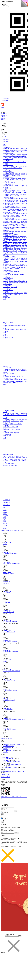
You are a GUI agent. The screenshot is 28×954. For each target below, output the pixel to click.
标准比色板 (23, 459)
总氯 (7, 200)
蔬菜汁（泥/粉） (10, 166)
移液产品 (5, 433)
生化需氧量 (23, 207)
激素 (12, 379)
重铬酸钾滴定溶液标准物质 (10, 767)
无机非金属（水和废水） (9, 197)
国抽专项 (5, 190)
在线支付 (6, 98)
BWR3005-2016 (7, 630)
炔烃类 (16, 294)
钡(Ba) (17, 237)
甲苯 (18, 265)
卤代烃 (16, 282)
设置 (20, 935)
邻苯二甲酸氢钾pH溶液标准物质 (11, 563)
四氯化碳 (13, 267)
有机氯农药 (16, 224)
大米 (18, 166)
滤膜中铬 (9, 215)
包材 (4, 437)
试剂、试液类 (6, 273)
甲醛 (7, 221)
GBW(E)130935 (7, 552)
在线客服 (3, 134)
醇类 (12, 293)
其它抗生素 (18, 154)
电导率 (15, 151)
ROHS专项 (16, 424)
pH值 (13, 150)
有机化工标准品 (7, 279)
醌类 (10, 281)
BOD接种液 (6, 583)
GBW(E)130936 (7, 572)
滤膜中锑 (14, 215)
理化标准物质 (6, 147)
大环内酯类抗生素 (8, 157)
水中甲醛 (3, 119)
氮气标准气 (11, 231)
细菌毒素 (10, 162)
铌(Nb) (16, 245)
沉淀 (12, 271)
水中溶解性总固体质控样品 (10, 690)
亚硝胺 (5, 174)
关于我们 (22, 771)
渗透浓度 (16, 460)
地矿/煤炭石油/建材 (8, 322)
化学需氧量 (10, 207)
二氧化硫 (5, 258)
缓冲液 (7, 274)
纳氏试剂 (3, 113)
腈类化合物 (11, 228)
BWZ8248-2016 (7, 689)
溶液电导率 (13, 457)
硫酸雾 (24, 260)
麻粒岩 (17, 329)
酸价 (11, 150)
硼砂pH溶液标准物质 (8, 573)
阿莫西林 (5, 749)
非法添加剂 (6, 183)
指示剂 (11, 274)
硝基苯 (24, 282)
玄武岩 (14, 329)
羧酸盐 (10, 282)
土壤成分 (5, 325)
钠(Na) (12, 245)
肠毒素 (20, 162)
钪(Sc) (11, 248)
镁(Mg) (24, 243)
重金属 (5, 244)
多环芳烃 (22, 225)
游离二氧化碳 (23, 194)
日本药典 (20, 376)
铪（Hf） (15, 242)
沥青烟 (14, 261)
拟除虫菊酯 (14, 178)
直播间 (9, 771)
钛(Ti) (15, 249)
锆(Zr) (21, 251)
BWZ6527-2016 (7, 650)
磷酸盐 (14, 201)
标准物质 (5, 771)
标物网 (2, 530)
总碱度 (17, 194)
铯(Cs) (21, 239)
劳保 (4, 436)
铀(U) (25, 249)
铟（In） (25, 242)
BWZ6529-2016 (7, 620)
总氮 (22, 209)
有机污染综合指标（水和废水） (11, 206)
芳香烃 (20, 282)
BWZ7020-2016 (7, 679)
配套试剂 (20, 190)
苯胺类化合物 (20, 222)
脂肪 (8, 148)
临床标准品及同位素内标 (9, 367)
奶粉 (16, 166)
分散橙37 (5, 752)
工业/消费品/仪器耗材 (8, 410)
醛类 (12, 281)
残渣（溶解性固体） (17, 192)
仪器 (4, 428)
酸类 (9, 293)
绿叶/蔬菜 (12, 168)
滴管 (12, 433)
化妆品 (5, 418)
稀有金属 (5, 238)
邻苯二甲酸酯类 (12, 175)
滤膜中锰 (10, 216)
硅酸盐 (19, 203)
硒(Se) (15, 248)
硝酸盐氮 (22, 201)
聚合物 (7, 424)
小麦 (21, 166)
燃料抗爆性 (11, 465)
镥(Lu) (21, 243)
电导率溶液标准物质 (8, 612)
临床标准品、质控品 (8, 373)
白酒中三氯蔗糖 (7, 747)
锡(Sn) (22, 248)
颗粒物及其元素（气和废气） (10, 212)
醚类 (21, 281)
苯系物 (18, 221)
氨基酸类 (9, 369)
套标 (17, 190)
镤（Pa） (24, 254)
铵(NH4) (25, 251)
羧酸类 (9, 413)
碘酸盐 (9, 204)
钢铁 (4, 260)
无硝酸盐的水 (6, 602)
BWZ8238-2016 (7, 601)
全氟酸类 (17, 413)
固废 (4, 231)
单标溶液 (5, 198)
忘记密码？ (3, 820)
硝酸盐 (17, 201)
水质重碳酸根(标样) (8, 709)
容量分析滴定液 (7, 270)
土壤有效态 (11, 325)
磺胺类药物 (12, 154)
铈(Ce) (10, 239)
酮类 (16, 281)
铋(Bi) (23, 237)
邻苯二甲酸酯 (15, 415)
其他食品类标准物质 (8, 172)
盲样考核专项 (11, 190)
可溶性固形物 (6, 151)
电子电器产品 (6, 422)
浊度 (8, 192)
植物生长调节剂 (19, 180)
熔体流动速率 (19, 457)
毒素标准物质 (6, 160)
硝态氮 (13, 210)
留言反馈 (3, 777)
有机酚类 (22, 413)
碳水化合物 (13, 148)
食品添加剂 (6, 181)
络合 (15, 271)
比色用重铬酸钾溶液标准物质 (10, 651)
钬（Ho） (20, 242)
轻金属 (5, 241)
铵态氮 (17, 210)
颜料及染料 (9, 415)
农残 (15, 421)
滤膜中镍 (15, 216)
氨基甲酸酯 (20, 178)
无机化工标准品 (7, 285)
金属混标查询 (4, 132)
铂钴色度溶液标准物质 (9, 632)
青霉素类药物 (22, 156)
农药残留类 (11, 381)
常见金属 (5, 235)
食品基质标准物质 (8, 165)
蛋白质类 (5, 379)
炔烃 (13, 282)
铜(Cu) (24, 239)
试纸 (9, 433)
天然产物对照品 (7, 288)
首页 (2, 771)
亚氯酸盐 (23, 203)
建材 (4, 332)
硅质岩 (10, 329)
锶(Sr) (25, 248)
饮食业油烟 (19, 261)
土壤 (4, 323)
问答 (4, 520)
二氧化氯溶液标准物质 (9, 680)
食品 (4, 145)
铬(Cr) (17, 239)
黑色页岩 (5, 329)
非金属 (11, 424)
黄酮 (7, 186)
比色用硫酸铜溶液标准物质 (10, 641)
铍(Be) (20, 237)
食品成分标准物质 (8, 184)
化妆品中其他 (6, 421)
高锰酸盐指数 (16, 207)
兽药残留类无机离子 (19, 381)
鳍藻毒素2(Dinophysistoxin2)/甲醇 (11, 744)
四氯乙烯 (23, 267)
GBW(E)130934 (7, 562)
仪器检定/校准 (22, 460)
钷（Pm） (19, 254)
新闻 (4, 517)
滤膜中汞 (13, 213)
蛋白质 (5, 148)
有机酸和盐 (8, 370)
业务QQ (7, 774)
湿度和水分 (10, 459)
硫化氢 (25, 265)
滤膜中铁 (24, 215)
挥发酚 (10, 221)
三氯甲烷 (8, 267)
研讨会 (5, 514)
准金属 (5, 254)
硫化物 (15, 198)
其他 (18, 421)
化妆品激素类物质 (22, 419)
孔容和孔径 (11, 460)
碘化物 (18, 200)
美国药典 (15, 376)
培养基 (20, 274)
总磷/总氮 (21, 210)
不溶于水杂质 (23, 150)
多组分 (9, 213)
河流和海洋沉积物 (8, 337)
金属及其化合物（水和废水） (10, 234)
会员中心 (7, 777)
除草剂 (12, 180)
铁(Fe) (16, 240)
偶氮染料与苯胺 (23, 415)
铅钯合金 (10, 259)
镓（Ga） (21, 240)
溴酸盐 (10, 201)
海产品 (24, 166)
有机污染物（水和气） (9, 218)
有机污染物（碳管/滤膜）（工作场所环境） (14, 264)
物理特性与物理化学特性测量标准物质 (13, 456)
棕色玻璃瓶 (6, 757)
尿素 (12, 204)
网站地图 (5, 100)
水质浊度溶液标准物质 (9, 700)
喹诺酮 (12, 421)
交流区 (5, 518)
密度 (18, 151)
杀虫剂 (5, 180)
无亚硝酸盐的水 (7, 592)
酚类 (19, 281)
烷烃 (4, 281)
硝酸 (23, 261)
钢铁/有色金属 (7, 234)
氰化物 (18, 198)
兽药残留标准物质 (8, 153)
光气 (11, 261)
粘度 (6, 459)
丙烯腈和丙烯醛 (11, 225)
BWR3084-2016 (7, 718)
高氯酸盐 (5, 201)
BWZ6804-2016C (7, 659)
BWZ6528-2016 (7, 640)
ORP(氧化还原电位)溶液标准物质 (11, 671)
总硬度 (5, 195)
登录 (4, 4)
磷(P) (26, 245)
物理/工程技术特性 (8, 454)
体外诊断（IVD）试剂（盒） (10, 378)
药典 (4, 375)
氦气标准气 (23, 231)
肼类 (6, 284)
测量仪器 (5, 430)
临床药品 (5, 366)
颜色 (8, 195)
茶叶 (6, 168)
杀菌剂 (24, 178)
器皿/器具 (5, 425)
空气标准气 (17, 231)
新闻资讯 (5, 515)
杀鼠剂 (9, 174)
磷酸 (26, 261)
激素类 (5, 369)
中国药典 (5, 376)
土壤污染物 (17, 325)
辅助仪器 (10, 430)
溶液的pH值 (6, 457)
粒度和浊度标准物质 (8, 463)
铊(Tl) (18, 249)
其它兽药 (10, 159)
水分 (16, 150)
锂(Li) (17, 243)
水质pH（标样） (7, 661)
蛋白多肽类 (14, 370)
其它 (21, 151)
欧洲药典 (10, 376)
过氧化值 (7, 150)
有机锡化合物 (15, 227)
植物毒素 (5, 163)
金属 (4, 424)
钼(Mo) (9, 245)
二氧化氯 (14, 195)
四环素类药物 (8, 156)
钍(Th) (11, 249)
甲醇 (4, 267)
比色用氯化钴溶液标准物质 (10, 622)
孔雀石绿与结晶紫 (17, 157)
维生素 (17, 148)
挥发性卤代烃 (23, 221)
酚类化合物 (6, 222)
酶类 (14, 379)
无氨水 (5, 544)
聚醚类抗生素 (15, 156)
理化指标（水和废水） (9, 191)
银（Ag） (16, 236)
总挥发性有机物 (11, 265)
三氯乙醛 (18, 225)
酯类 (11, 294)
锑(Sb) (8, 248)
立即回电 (16, 832)
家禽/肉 (17, 168)
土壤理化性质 (23, 325)
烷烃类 (15, 293)
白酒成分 (18, 186)
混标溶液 (10, 198)
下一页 (7, 738)
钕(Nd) (19, 245)
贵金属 (5, 247)
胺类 (8, 284)
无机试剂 (5, 296)
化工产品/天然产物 (8, 278)
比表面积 (5, 460)
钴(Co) (14, 239)
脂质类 (22, 370)
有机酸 (21, 227)
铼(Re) (21, 246)
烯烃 (7, 281)
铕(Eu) (13, 240)
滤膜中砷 (23, 213)
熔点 (24, 457)
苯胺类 (12, 174)
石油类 (14, 221)
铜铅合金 (5, 259)
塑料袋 (15, 433)
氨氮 (25, 209)
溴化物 (21, 200)
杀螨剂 (9, 180)
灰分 (19, 150)
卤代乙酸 (8, 203)
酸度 (14, 194)
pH (10, 192)
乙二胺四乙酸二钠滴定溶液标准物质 (12, 764)
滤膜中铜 (5, 216)
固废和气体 (6, 230)
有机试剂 (5, 291)
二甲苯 (21, 265)
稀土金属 (5, 250)
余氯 (11, 195)
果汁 (4, 166)
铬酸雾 (7, 261)
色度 (4, 192)
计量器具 (8, 427)
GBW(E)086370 (7, 698)
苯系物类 (5, 293)
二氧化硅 (14, 203)
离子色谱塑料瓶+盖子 (8, 758)
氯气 (17, 260)
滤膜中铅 (18, 213)
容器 (4, 427)
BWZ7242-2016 (7, 708)
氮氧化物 (10, 258)
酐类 (24, 281)
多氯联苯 (23, 174)
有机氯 (9, 178)
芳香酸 (12, 413)
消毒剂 (18, 175)
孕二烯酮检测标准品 (8, 750)
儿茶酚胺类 (20, 369)
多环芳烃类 (17, 174)
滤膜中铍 (19, 215)
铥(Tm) (21, 249)
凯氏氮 (16, 209)
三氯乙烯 (18, 267)
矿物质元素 (22, 148)
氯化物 (10, 200)
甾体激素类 (6, 154)
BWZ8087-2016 (7, 542)
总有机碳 (5, 209)
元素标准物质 (6, 287)
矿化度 (24, 192)
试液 (4, 274)
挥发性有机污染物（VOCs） (10, 219)
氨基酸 (10, 186)
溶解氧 (5, 207)
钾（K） (13, 237)
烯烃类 (19, 293)
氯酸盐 (25, 200)
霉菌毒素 (5, 162)
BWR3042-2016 (7, 610)
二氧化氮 (15, 258)
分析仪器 (15, 430)
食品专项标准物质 (8, 188)
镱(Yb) (14, 251)
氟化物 (14, 200)
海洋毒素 (24, 162)
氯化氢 (20, 260)
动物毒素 (15, 162)
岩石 (4, 328)
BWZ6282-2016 (7, 581)
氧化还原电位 (9, 194)
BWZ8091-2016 (7, 591)
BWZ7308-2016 (7, 669)
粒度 (12, 151)
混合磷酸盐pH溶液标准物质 (10, 553)
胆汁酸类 (14, 369)
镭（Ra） (14, 254)
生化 (7, 436)
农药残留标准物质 (8, 177)
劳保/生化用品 (7, 434)
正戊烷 (7, 268)
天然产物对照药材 (8, 290)
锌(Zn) (17, 251)
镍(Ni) (23, 245)
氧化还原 (8, 271)
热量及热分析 (16, 459)
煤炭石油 (5, 335)
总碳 (13, 209)
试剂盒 (5, 169)
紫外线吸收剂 (6, 419)
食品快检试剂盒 (7, 171)
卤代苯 (5, 413)
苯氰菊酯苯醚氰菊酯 (8, 746)
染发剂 (21, 421)
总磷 (19, 209)
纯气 (7, 231)
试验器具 (13, 427)
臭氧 (19, 258)
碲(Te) (8, 249)
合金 (4, 257)
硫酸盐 (22, 198)
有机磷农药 (22, 224)
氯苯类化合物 (12, 222)
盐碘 (20, 168)
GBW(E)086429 (7, 728)
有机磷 (5, 178)
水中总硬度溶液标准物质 (9, 729)
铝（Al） (22, 236)
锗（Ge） (9, 242)
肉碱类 (18, 370)
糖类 (4, 186)
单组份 (5, 213)
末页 (10, 738)
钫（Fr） (9, 254)
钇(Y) (11, 251)
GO (2, 740)
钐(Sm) (18, 248)
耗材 (4, 431)
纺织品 (5, 412)
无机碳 (10, 209)
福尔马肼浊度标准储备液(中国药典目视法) (14, 719)
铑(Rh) (25, 246)
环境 (4, 189)
